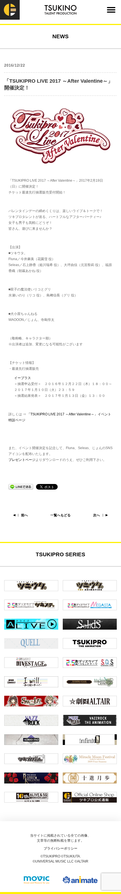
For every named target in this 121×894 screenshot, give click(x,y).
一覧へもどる (60, 515)
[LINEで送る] (20, 486)
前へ (24, 515)
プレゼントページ (21, 460)
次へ (96, 515)
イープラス (22, 378)
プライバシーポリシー (60, 848)
